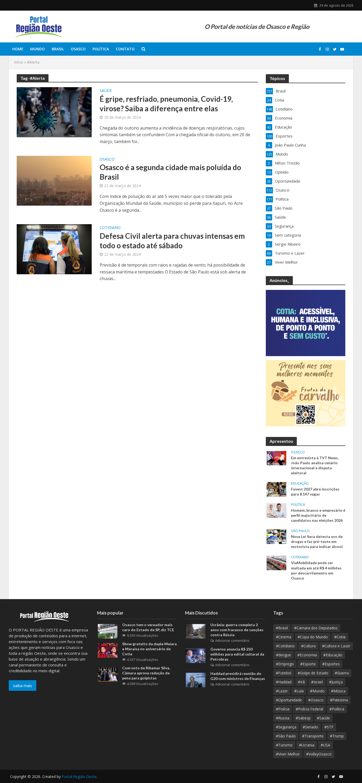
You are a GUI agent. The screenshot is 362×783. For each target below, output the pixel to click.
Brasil (58, 48)
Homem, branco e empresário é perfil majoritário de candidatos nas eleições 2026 (318, 515)
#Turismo (284, 744)
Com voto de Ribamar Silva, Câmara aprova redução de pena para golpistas (146, 673)
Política (100, 48)
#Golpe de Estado (313, 672)
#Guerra (342, 672)
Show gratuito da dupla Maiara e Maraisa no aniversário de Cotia (149, 649)
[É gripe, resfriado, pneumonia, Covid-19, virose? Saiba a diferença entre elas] (54, 112)
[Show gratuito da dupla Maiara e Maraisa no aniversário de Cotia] (107, 650)
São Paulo (300, 531)
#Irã (301, 681)
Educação (300, 483)
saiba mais (22, 685)
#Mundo (317, 690)
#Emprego (285, 663)
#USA (325, 744)
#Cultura (308, 645)
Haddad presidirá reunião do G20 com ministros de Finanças (237, 676)
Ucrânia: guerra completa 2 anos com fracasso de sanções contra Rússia (236, 629)
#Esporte (308, 663)
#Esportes (331, 663)
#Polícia (282, 708)
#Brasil (282, 627)
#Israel (317, 681)
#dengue (283, 654)
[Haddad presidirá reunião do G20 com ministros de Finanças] (195, 679)
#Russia (282, 717)
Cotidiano (110, 228)
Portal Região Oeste (79, 776)
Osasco (78, 48)
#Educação (332, 654)
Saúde (106, 91)
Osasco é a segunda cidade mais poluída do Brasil (170, 172)
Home (17, 48)
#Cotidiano (285, 645)
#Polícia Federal (309, 708)
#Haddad (284, 681)
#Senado (310, 726)
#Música (338, 690)
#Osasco (316, 699)
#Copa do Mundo (313, 636)
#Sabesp (303, 717)
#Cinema (283, 636)
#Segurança (286, 726)
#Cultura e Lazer (336, 645)
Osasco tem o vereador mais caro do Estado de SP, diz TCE (148, 627)
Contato (125, 48)
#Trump (337, 735)
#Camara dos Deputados (316, 627)
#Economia (307, 654)
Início (18, 62)
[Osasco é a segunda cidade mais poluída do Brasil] (54, 180)
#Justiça (336, 681)
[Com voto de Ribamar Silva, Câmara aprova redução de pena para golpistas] (107, 674)
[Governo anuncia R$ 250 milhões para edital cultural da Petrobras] (195, 655)
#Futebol (283, 672)
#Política (336, 708)
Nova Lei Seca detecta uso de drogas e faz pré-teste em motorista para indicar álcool (317, 541)
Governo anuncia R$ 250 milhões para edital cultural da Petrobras (237, 654)
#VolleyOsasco (319, 754)
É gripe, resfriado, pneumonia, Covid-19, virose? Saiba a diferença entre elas (166, 103)
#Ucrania (306, 744)
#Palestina (339, 699)
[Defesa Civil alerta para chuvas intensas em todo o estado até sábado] (54, 249)
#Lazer (282, 690)
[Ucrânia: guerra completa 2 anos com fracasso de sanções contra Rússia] (195, 631)
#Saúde (323, 717)
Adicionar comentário (232, 640)
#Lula (299, 690)
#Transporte (313, 735)
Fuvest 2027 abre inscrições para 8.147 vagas (315, 491)
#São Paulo (286, 735)
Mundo (37, 48)
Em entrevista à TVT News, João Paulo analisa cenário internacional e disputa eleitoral (315, 465)
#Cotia (340, 636)
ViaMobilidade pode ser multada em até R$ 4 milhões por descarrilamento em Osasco (316, 570)
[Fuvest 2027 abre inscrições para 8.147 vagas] (276, 489)
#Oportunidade (289, 699)
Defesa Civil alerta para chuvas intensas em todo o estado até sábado (172, 240)
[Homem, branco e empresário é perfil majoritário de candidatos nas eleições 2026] (276, 510)
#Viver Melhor (288, 754)
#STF (328, 726)
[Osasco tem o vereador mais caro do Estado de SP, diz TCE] (107, 631)
